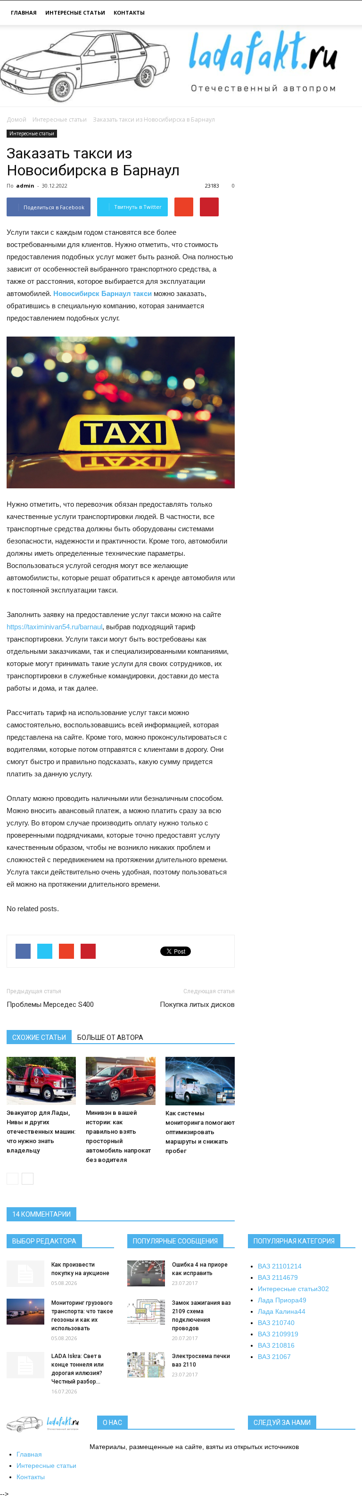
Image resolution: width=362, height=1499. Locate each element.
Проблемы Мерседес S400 (50, 1004)
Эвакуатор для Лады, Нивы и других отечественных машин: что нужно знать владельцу (41, 1131)
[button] (344, 13)
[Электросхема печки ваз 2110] (146, 1365)
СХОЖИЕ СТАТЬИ (39, 1037)
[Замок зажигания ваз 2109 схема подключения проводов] (146, 1312)
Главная (24, 12)
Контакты (129, 12)
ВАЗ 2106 (274, 1356)
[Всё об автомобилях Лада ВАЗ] (181, 66)
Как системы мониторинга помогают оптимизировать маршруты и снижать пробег (200, 1132)
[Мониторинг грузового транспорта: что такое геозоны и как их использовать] (25, 1312)
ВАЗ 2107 (276, 1322)
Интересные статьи (75, 12)
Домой (16, 119)
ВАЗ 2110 (280, 1266)
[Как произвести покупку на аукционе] (25, 1273)
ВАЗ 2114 (278, 1277)
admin (25, 185)
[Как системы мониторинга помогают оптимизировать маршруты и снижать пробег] (200, 1081)
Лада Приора (282, 1300)
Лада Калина (281, 1311)
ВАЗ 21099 (278, 1334)
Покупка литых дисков (197, 1004)
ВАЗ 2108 (276, 1345)
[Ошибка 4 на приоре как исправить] (146, 1273)
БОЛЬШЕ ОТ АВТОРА (110, 1037)
